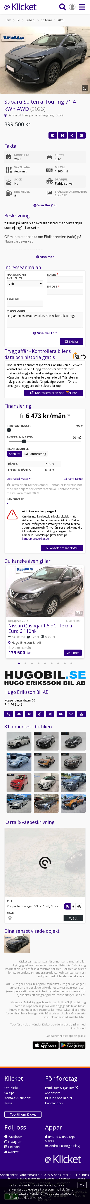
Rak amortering (35, 454)
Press (8, 1103)
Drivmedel (22, 192)
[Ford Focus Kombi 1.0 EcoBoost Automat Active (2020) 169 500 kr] (46, 803)
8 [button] (64, 663)
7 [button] (58, 663)
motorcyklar (63, 1010)
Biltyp (59, 155)
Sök (75, 918)
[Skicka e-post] (19, 714)
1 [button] (19, 663)
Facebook (14, 1137)
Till (10, 901)
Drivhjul (61, 179)
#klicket (13, 1152)
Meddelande (16, 311)
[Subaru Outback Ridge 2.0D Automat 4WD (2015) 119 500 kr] (19, 741)
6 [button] (51, 663)
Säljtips (9, 1093)
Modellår (21, 155)
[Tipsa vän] (61, 714)
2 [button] (25, 663)
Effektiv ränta (19, 469)
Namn (52, 274)
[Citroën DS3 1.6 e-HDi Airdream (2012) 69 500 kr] (46, 782)
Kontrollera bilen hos (49, 393)
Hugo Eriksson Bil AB (26, 692)
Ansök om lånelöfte (63, 548)
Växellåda (22, 167)
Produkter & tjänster (60, 1088)
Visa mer (73, 653)
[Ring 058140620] (8, 714)
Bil (18, 20)
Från (10, 913)
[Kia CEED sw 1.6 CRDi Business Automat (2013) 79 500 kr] (73, 741)
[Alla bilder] (52, 135)
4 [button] (38, 663)
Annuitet (15, 454)
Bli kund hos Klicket (58, 1098)
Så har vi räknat (73, 479)
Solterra (46, 20)
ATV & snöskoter (56, 1175)
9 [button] (71, 663)
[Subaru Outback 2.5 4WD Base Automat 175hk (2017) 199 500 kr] (73, 762)
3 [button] (32, 663)
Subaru (30, 20)
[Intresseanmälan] (81, 135)
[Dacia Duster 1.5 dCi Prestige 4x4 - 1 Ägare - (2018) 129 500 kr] (73, 803)
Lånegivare (15, 499)
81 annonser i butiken (28, 727)
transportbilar (45, 1010)
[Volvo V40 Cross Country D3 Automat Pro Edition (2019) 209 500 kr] (19, 803)
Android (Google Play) (64, 1146)
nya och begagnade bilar (61, 1006)
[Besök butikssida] (29, 714)
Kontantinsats (19, 426)
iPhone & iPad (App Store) (60, 1139)
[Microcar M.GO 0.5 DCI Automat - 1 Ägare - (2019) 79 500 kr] (19, 782)
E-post (53, 286)
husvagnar (16, 1010)
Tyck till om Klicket (23, 1114)
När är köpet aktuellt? (17, 276)
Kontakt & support (17, 1098)
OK (82, 1185)
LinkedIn (13, 1147)
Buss (85, 1175)
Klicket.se (16, 1002)
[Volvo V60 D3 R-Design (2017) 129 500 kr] (46, 741)
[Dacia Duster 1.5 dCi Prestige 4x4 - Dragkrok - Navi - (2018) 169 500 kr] (46, 762)
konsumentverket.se (35, 539)
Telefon (13, 299)
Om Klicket (12, 1088)
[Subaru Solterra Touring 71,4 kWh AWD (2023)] (17, 943)
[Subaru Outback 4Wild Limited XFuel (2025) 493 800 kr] (73, 782)
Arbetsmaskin (29, 1175)
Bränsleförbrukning (69, 193)
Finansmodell (18, 449)
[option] (45, 612)
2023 (60, 20)
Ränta (13, 464)
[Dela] (72, 135)
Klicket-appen (68, 1036)
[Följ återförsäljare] (71, 714)
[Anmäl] (81, 714)
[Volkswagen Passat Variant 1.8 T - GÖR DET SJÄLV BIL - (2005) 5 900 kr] (19, 762)
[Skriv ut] (62, 135)
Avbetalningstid (20, 437)
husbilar (29, 1010)
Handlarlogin (54, 1103)
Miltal (60, 167)
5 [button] (45, 663)
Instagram (14, 1142)
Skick (18, 179)
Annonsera (52, 1093)
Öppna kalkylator (18, 479)
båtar (81, 1006)
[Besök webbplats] (40, 714)
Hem (7, 20)
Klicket (46, 1024)
